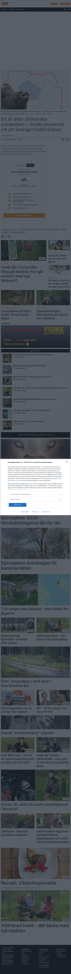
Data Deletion (25, 511)
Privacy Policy (46, 511)
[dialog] (35, 487)
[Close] (67, 462)
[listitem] (35, 494)
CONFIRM (17, 505)
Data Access (35, 511)
